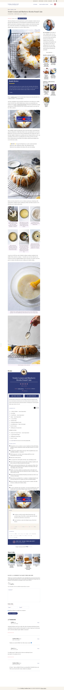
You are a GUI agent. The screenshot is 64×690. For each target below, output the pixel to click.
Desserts (12, 9)
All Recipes (35, 4)
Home (9, 9)
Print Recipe (17, 395)
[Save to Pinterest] (1, 346)
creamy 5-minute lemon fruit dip (20, 104)
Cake (15, 9)
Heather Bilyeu (11, 13)
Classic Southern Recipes (43, 4)
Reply (38, 622)
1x (34, 407)
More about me (49, 52)
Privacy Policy (43, 688)
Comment (10, 589)
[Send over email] (1, 344)
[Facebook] (56, 1)
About (51, 4)
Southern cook (14, 97)
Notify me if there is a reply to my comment (17, 610)
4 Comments (25, 13)
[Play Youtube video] (24, 119)
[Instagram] (54, 1)
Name (9, 607)
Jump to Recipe (22, 18)
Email (20, 607)
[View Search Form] (55, 4)
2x (36, 407)
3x (38, 407)
